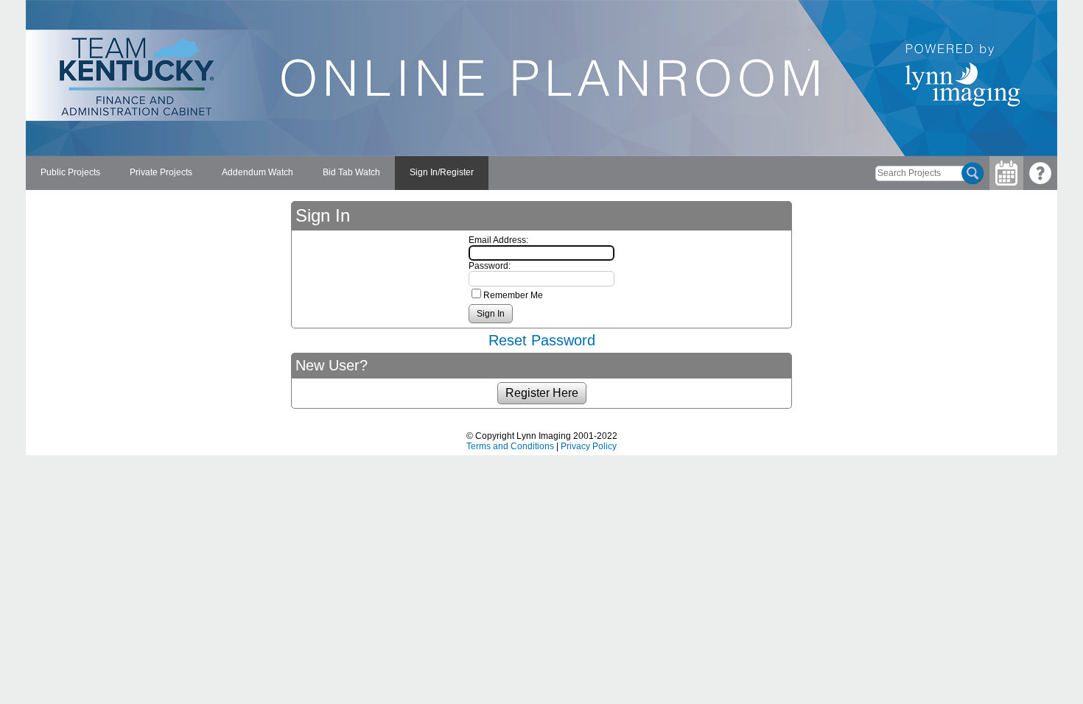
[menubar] (257, 173)
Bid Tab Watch (351, 172)
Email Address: (498, 240)
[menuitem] (70, 173)
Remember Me (513, 295)
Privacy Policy (589, 446)
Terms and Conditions (510, 446)
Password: (490, 266)
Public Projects (70, 172)
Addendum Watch (257, 172)
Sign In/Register (442, 172)
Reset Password (541, 340)
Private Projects (161, 172)
